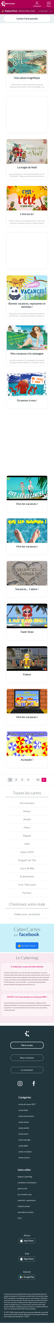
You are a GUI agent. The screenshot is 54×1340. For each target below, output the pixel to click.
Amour (27, 811)
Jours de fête (27, 868)
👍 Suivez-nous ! (27, 945)
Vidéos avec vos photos (27, 914)
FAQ (19, 1218)
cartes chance (24, 1158)
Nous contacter (27, 1058)
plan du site (22, 1188)
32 (37, 779)
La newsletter (27, 1070)
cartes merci (23, 1134)
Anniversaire (27, 803)
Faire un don (27, 1045)
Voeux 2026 (27, 852)
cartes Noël (23, 1110)
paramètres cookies (25, 1212)
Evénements (27, 876)
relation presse (24, 1206)
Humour (27, 892)
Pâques (27, 835)
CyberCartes (27, 932)
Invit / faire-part (27, 884)
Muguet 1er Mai (27, 860)
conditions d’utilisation (27, 1183)
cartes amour (23, 1122)
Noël (27, 843)
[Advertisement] (27, 36)
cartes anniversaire (26, 1116)
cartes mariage (24, 1140)
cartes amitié (23, 1128)
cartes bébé (23, 1146)
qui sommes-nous (25, 1194)
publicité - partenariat (27, 1200)
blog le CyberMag (25, 1177)
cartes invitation (25, 1152)
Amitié (27, 819)
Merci (27, 827)
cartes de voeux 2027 (27, 1104)
